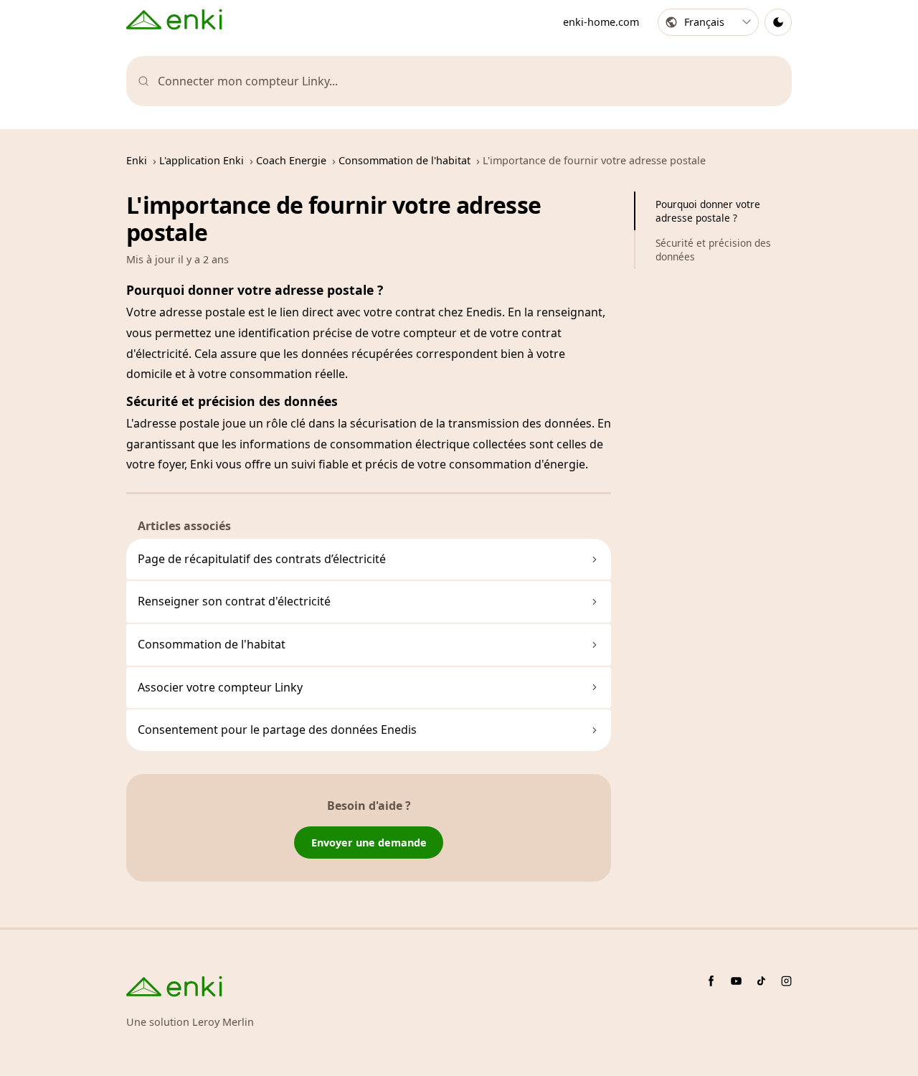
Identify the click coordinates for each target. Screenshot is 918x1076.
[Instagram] (786, 981)
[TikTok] (761, 981)
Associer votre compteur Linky (220, 687)
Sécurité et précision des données (713, 249)
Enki (136, 160)
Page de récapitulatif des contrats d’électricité (262, 559)
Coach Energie (291, 160)
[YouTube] (736, 981)
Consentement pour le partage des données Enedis (277, 729)
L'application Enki (201, 160)
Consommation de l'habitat (404, 160)
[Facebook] (711, 981)
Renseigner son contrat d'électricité (234, 601)
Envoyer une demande (369, 842)
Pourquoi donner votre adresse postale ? (708, 211)
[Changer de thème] (778, 22)
